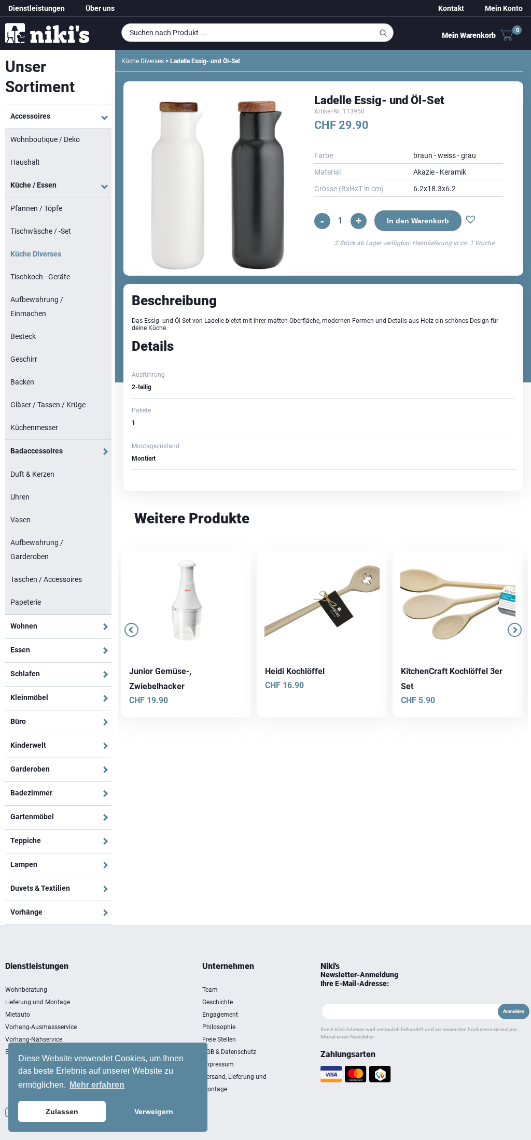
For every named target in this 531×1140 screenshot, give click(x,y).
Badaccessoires (36, 451)
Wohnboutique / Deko (45, 139)
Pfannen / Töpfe (36, 208)
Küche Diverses (35, 254)
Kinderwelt (28, 745)
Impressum (218, 1064)
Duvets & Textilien (40, 888)
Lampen (23, 864)
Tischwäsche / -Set (40, 231)
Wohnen (23, 626)
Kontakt (451, 8)
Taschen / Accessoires (46, 579)
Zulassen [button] (62, 1111)
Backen (22, 382)
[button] (468, 221)
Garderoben (30, 769)
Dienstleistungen (36, 8)
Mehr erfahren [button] (96, 1084)
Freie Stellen (219, 1039)
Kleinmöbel (29, 697)
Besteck (23, 336)
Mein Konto (504, 8)
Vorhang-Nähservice (33, 1039)
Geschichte (217, 1002)
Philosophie (218, 1027)
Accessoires (30, 116)
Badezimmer (31, 793)
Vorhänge (26, 912)
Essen (20, 650)
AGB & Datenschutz (229, 1052)
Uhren (20, 497)
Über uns (100, 8)
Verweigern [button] (153, 1111)
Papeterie (25, 602)
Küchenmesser (34, 427)
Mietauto (17, 1014)
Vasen (20, 520)
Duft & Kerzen (32, 474)
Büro (18, 721)
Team (210, 989)
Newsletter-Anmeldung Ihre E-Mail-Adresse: (359, 979)
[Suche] (383, 33)
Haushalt (25, 162)
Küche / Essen (33, 185)
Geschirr (23, 359)
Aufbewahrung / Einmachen (36, 306)
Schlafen (25, 673)
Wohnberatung (26, 989)
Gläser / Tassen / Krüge (48, 405)
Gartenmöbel (32, 817)
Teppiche (25, 840)
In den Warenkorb (415, 221)
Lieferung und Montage (37, 1002)
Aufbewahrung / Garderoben (36, 549)
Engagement (220, 1014)
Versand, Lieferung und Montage (234, 1083)
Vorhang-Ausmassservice (41, 1027)
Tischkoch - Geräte (40, 277)
